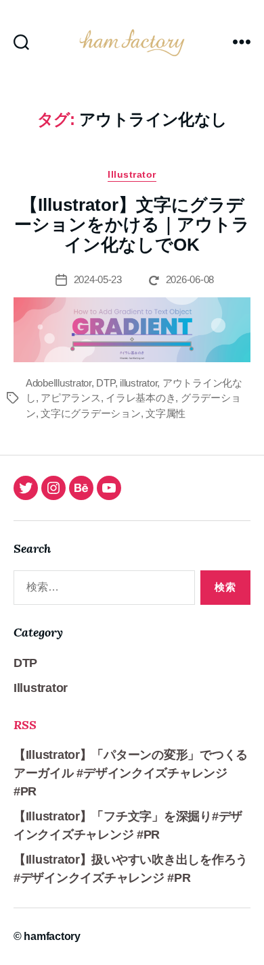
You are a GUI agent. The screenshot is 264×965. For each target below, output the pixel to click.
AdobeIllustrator (58, 383)
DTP (105, 383)
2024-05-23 (98, 279)
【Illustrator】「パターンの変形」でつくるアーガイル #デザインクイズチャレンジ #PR (131, 773)
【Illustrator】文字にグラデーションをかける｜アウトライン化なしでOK (132, 225)
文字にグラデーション (90, 413)
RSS (25, 725)
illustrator (138, 383)
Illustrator (132, 174)
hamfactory (52, 936)
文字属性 (165, 413)
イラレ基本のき (140, 397)
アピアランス (70, 397)
